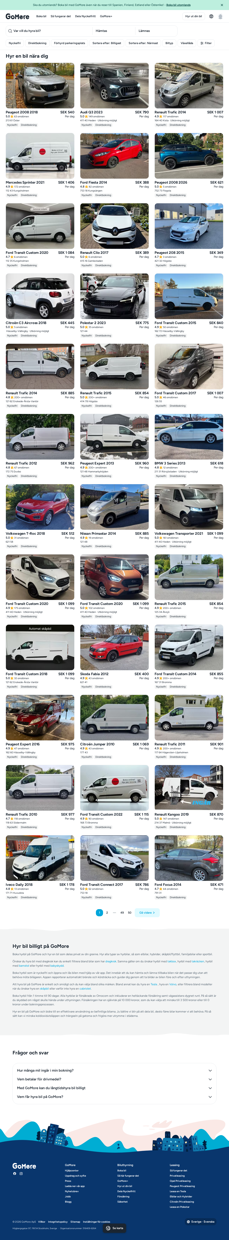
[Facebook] (15, 1173)
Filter (208, 43)
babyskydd (57, 965)
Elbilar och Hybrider (181, 1196)
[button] (223, 5)
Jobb (68, 1196)
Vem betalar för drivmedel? (39, 1079)
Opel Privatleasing (180, 1180)
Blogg (68, 1201)
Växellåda (187, 43)
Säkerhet (122, 1201)
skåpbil (44, 988)
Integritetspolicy (58, 1221)
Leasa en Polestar (179, 1206)
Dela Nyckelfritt (85, 16)
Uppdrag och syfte (75, 1175)
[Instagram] (21, 1173)
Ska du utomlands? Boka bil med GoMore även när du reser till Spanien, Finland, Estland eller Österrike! (112, 5)
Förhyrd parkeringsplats (69, 43)
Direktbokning (37, 43)
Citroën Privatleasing (182, 1201)
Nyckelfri (15, 43)
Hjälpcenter (72, 1170)
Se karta (118, 1228)
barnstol (24, 965)
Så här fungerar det (128, 1175)
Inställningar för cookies (96, 1221)
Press (68, 1180)
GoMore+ (106, 16)
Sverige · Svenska (202, 1221)
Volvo (172, 984)
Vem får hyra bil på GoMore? (40, 1097)
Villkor (41, 1221)
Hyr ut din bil (193, 16)
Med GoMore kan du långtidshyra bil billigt (51, 1088)
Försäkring (123, 1196)
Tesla (154, 984)
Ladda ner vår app (75, 1186)
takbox (171, 961)
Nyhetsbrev (72, 1191)
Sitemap (75, 1221)
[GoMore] (17, 16)
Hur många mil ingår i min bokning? (45, 1070)
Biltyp (169, 43)
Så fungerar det (61, 16)
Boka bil (41, 16)
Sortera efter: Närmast (143, 43)
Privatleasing (177, 1175)
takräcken (198, 961)
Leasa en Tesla (178, 1191)
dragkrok (110, 961)
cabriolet (85, 988)
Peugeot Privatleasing (182, 1186)
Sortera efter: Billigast (106, 43)
